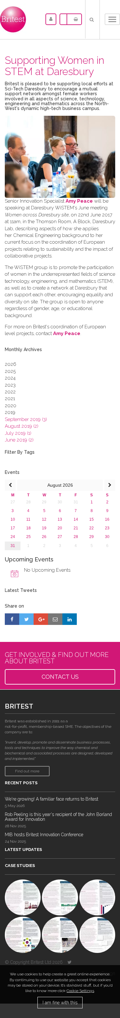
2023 (10, 385)
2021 (10, 398)
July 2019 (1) (18, 433)
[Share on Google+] (41, 619)
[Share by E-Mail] (55, 619)
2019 (10, 412)
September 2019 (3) (26, 419)
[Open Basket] (74, 19)
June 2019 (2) (19, 440)
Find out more (27, 771)
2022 (10, 392)
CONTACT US (60, 676)
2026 (10, 364)
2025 (10, 371)
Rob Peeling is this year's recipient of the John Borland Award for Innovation (58, 817)
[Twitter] (70, 962)
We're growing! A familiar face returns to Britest (51, 799)
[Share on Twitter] (26, 619)
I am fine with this (60, 1002)
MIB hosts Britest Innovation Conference (44, 834)
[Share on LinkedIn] (69, 619)
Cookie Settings (80, 991)
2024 (10, 378)
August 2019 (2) (21, 426)
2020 (10, 405)
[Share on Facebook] (12, 619)
